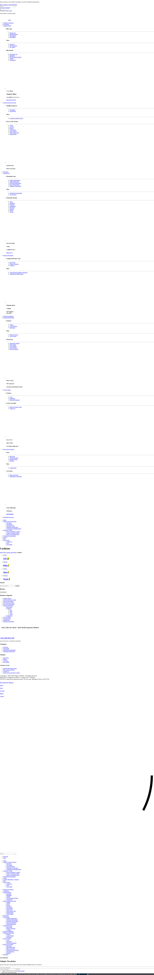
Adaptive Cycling (7, 530)
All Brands (6, 24)
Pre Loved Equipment (8, 604)
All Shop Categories (8, 23)
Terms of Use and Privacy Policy (11, 672)
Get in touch (6, 540)
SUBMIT (18, 969)
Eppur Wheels (13, 347)
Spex (11, 613)
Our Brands (9, 524)
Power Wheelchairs (14, 184)
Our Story (8, 523)
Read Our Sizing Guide (16, 407)
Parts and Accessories (8, 449)
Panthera (12, 209)
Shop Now (6, 658)
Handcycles (13, 33)
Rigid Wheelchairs (14, 181)
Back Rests (12, 262)
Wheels (11, 325)
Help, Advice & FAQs (9, 670)
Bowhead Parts (13, 459)
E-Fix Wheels (13, 131)
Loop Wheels (13, 346)
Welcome (5, 856)
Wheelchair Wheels (14, 343)
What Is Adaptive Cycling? (13, 531)
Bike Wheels (13, 345)
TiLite (11, 201)
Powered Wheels (14, 349)
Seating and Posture (8, 255)
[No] (87, 974)
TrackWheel (13, 111)
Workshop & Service (8, 517)
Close (10, 10)
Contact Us (6, 4)
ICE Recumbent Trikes (15, 57)
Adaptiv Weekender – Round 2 (11, 879)
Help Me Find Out (11, 100)
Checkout (5, 660)
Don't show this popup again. (9, 972)
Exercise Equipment (8, 316)
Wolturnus (12, 203)
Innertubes (12, 398)
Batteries (12, 461)
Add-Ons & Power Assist (9, 600)
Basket (5, 659)
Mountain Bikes (14, 34)
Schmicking (13, 60)
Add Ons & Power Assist (9, 102)
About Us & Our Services (9, 521)
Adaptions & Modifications (16, 274)
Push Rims (12, 327)
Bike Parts (12, 456)
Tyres (11, 397)
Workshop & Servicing (12, 527)
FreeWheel (12, 110)
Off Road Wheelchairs (15, 183)
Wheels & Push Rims (8, 317)
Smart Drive (13, 130)
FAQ (7, 543)
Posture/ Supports (14, 264)
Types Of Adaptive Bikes (12, 533)
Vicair (11, 614)
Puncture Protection (15, 400)
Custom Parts (13, 468)
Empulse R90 (13, 134)
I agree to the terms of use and (13, 971)
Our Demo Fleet (10, 525)
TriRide (11, 58)
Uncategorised (7, 618)
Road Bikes (13, 37)
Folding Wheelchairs (15, 180)
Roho (11, 611)
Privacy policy (83, 974)
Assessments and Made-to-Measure (19, 272)
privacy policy (21, 971)
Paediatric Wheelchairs (15, 186)
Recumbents (13, 35)
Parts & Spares (13, 45)
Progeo (11, 210)
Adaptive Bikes (7, 25)
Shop (4, 552)
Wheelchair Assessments (16, 193)
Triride (11, 125)
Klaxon (11, 128)
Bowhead (12, 207)
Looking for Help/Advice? (16, 118)
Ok (78, 974)
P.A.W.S (12, 127)
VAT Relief (9, 544)
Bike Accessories (14, 475)
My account (6, 662)
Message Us (9, 252)
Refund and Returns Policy (10, 668)
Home (4, 520)
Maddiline (12, 55)
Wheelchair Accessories (16, 476)
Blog (1, 4)
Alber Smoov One (14, 132)
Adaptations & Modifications (13, 528)
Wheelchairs (6, 173)
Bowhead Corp (13, 54)
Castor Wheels (13, 326)
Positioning (9, 615)
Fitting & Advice (14, 334)
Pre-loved (5, 171)
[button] (5, 20)
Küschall (12, 204)
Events (5, 537)
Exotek (11, 212)
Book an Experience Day (12, 534)
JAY (11, 610)
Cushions (12, 265)
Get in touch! (9, 514)
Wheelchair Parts (14, 458)
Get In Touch (13, 194)
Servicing (12, 44)
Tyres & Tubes (7, 390)
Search (17, 585)
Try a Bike (12, 47)
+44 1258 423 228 (7, 638)
